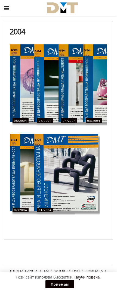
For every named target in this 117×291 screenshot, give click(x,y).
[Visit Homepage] (62, 7)
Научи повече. (87, 277)
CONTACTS (94, 271)
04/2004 (69, 121)
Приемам (60, 284)
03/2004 (93, 121)
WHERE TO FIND (67, 271)
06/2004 (20, 121)
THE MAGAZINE (22, 271)
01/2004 (45, 210)
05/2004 (45, 121)
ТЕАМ (44, 271)
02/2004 (20, 210)
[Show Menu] (6, 8)
